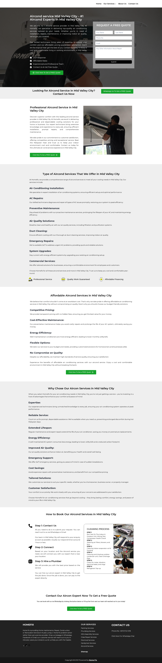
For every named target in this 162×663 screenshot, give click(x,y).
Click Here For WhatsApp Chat (123, 636)
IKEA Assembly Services (90, 634)
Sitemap (84, 652)
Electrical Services (87, 640)
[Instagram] (29, 646)
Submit (113, 62)
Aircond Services (87, 646)
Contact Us (133, 4)
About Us (122, 4)
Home (98, 4)
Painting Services (87, 628)
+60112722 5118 (125, 631)
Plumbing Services (88, 631)
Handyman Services (88, 643)
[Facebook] (26, 646)
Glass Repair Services (89, 637)
